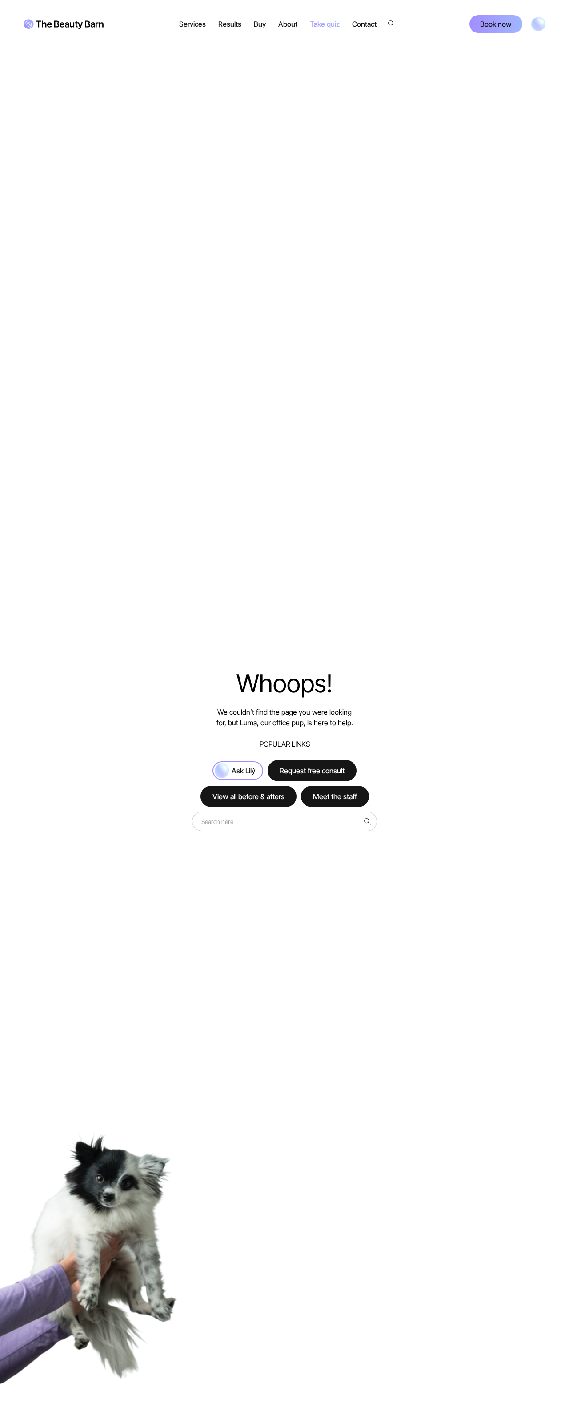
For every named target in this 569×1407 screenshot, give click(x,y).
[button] (192, 23)
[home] (64, 23)
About (287, 24)
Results (229, 24)
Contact (364, 24)
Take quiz (325, 24)
